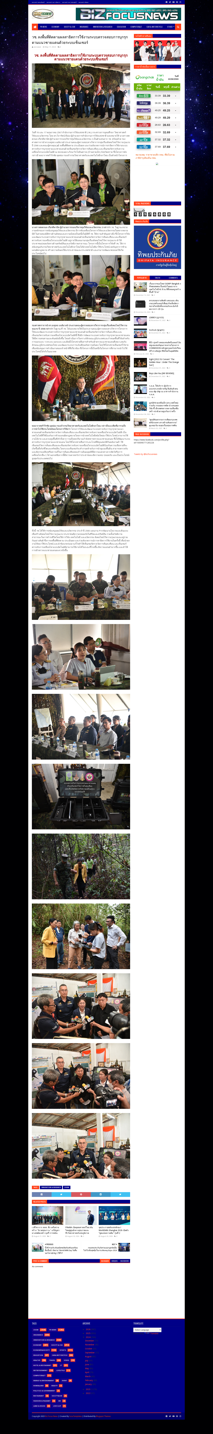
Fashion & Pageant (42, 1401)
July (87, 1360)
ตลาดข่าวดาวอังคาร (53, 2)
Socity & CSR (69, 26)
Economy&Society (41, 1350)
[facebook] (166, 2)
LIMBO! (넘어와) (156, 317)
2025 (88, 1333)
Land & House (39, 1406)
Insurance (84, 26)
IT (61, 1365)
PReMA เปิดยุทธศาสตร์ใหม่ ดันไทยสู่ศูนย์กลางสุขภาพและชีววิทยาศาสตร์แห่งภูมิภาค (79, 1230)
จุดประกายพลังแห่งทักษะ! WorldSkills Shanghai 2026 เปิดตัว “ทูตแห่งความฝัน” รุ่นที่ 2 (114, 1230)
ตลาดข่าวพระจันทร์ (38, 2)
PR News (43, 26)
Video (66, 1360)
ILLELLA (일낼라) (156, 330)
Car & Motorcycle (154, 26)
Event (64, 1381)
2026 (88, 1329)
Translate (154, 1333)
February (89, 1380)
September (90, 1352)
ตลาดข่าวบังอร (83, 2)
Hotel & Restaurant (42, 1365)
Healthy (36, 1360)
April (87, 1372)
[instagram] (180, 2)
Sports (63, 1350)
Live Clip (57, 1406)
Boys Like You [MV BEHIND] (161, 373)
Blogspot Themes (103, 1416)
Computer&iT (136, 26)
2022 (88, 1393)
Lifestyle (60, 1370)
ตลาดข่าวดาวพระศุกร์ (69, 2)
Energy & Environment (43, 1381)
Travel (52, 1360)
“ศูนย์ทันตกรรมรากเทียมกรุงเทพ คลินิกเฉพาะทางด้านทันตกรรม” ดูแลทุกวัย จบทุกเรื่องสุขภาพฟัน (163, 422)
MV (59, 1401)
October (89, 1349)
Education (121, 26)
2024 (88, 1337)
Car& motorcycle (59, 1355)
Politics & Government (44, 1391)
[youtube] (173, 2)
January (88, 1384)
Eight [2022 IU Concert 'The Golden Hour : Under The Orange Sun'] (164, 362)
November (90, 1344)
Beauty (54, 1386)
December (89, 1341)
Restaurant (38, 1396)
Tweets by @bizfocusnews (145, 454)
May (87, 1368)
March (88, 1376)
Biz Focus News (51, 1416)
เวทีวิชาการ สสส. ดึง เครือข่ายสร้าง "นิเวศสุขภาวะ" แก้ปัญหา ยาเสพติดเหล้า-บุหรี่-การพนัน (46, 1230)
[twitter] (170, 2)
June (87, 1364)
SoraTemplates (75, 1416)
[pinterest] (177, 2)
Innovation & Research (102, 26)
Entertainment (40, 1370)
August (88, 1356)
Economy (55, 26)
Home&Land (38, 1386)
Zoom (66, 1187)
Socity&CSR (57, 1396)
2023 (88, 1389)
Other (169, 26)
